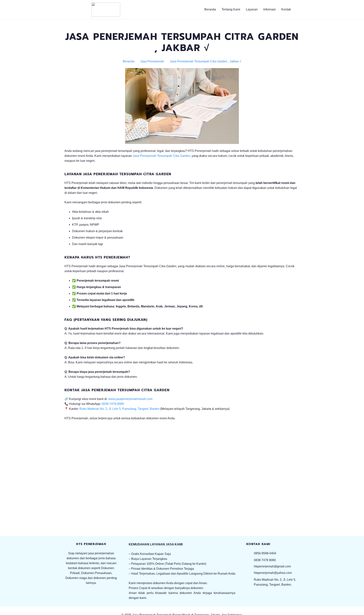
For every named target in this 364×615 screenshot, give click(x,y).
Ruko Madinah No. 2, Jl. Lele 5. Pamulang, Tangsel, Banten (119, 408)
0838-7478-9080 (113, 403)
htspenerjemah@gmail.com (272, 566)
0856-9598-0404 (265, 553)
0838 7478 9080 (265, 560)
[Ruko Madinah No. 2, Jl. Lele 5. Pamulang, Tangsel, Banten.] (250, 582)
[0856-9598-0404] (250, 553)
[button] (278, 9)
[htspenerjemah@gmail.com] (250, 566)
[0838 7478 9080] (250, 560)
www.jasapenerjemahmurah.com (130, 399)
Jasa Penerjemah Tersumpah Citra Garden (161, 155)
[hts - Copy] (106, 9)
